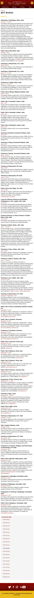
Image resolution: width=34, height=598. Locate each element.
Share (3, 16)
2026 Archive (6, 519)
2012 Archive (6, 564)
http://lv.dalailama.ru (11, 403)
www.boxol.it (9, 348)
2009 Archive (6, 573)
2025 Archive (6, 522)
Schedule (14, 7)
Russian (28, 291)
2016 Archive (6, 551)
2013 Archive (6, 561)
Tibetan (21, 291)
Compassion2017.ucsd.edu (8, 196)
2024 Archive (6, 526)
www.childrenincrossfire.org (8, 316)
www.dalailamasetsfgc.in (7, 513)
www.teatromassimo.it (11, 367)
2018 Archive (6, 545)
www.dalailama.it (23, 376)
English (12, 291)
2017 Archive (6, 548)
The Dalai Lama (5, 7)
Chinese (17, 291)
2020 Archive (6, 538)
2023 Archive (6, 529)
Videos (30, 7)
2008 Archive (6, 577)
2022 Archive (6, 532)
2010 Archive (6, 570)
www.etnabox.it (20, 357)
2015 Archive (6, 554)
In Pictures (22, 7)
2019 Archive (6, 541)
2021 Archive (6, 535)
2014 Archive (6, 557)
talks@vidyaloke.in (11, 471)
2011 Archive (6, 567)
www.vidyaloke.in (19, 60)
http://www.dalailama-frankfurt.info (9, 327)
